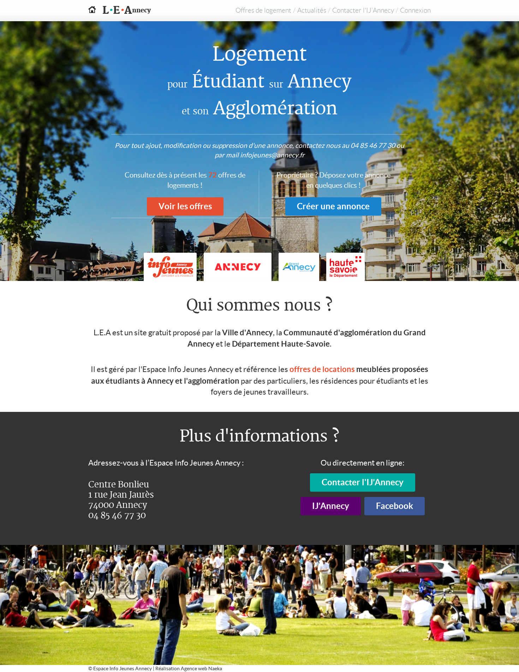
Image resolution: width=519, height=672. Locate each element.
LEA (119, 10)
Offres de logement (263, 10)
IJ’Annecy (330, 506)
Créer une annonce (333, 206)
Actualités (311, 10)
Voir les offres (185, 206)
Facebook (394, 506)
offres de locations (322, 369)
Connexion (415, 10)
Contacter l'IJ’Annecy (363, 10)
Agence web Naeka (201, 668)
